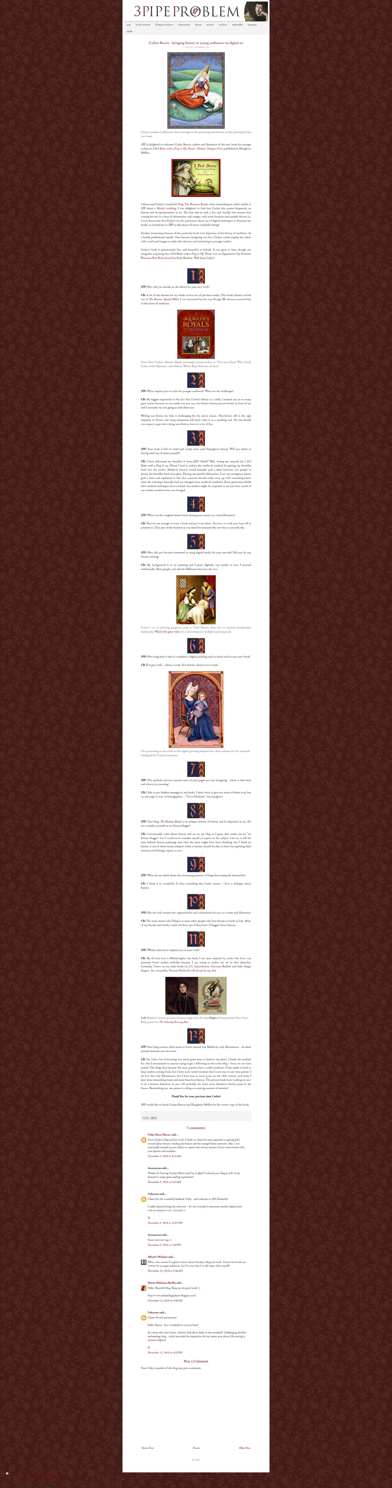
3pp (129, 25)
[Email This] (143, 1117)
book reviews (143, 25)
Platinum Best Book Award (156, 258)
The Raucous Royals (196, 204)
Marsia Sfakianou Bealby (162, 1283)
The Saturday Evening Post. (174, 1022)
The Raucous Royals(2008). (164, 299)
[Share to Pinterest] (155, 1117)
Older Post (244, 1448)
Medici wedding (166, 208)
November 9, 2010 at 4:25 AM (164, 1156)
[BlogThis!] (146, 1117)
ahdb (129, 31)
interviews (184, 25)
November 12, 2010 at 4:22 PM (165, 1352)
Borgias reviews (164, 25)
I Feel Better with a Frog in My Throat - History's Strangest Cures (188, 149)
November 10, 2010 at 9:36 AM (165, 1271)
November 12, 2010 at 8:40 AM (165, 1300)
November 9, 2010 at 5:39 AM (164, 1182)
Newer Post (148, 1448)
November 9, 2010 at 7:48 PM (164, 1245)
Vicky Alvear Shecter (159, 1134)
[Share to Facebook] (152, 1117)
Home (196, 1448)
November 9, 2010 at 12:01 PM (165, 1223)
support (252, 25)
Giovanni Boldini (221, 966)
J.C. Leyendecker (199, 966)
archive (223, 25)
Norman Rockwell (179, 970)
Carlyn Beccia (183, 144)
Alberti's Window (158, 1257)
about (198, 25)
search (210, 25)
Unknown (153, 1194)
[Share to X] (149, 1117)
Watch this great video (167, 632)
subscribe (237, 25)
